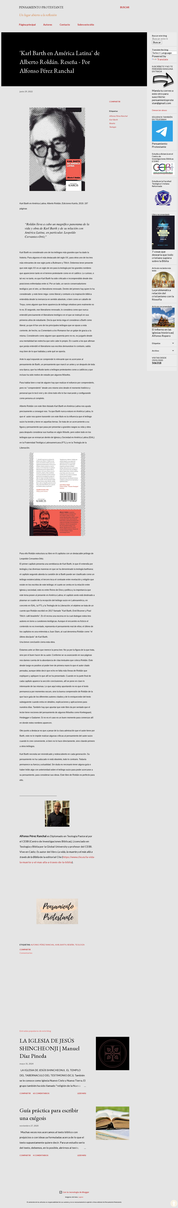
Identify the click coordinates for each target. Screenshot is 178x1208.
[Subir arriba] (173, 1203)
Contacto (65, 24)
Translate (162, 59)
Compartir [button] (114, 101)
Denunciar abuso (159, 110)
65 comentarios (41, 1093)
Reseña (112, 123)
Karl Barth (113, 120)
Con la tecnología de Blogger (75, 1192)
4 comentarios (40, 1155)
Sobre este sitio (86, 24)
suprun (80, 1197)
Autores (47, 24)
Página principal (27, 24)
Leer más (81, 1093)
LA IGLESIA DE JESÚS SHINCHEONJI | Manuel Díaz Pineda (49, 1048)
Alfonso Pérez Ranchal (118, 116)
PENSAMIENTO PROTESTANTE (41, 7)
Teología (112, 127)
